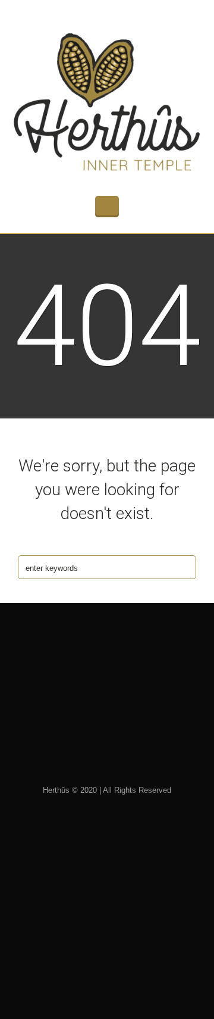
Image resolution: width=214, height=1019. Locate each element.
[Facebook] (129, 742)
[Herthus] (107, 102)
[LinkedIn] (91, 742)
